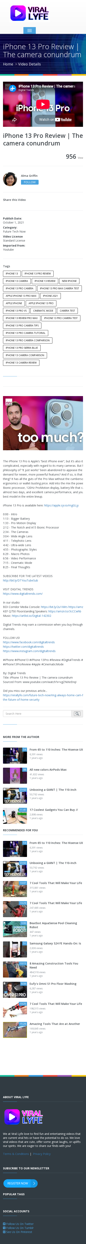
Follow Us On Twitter (19, 1224)
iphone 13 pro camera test (61, 318)
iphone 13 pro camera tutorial (25, 333)
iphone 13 (12, 273)
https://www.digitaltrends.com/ (23, 594)
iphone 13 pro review (38, 273)
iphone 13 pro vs (16, 310)
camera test (67, 310)
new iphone (69, 281)
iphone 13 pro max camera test (59, 288)
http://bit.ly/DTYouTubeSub (20, 580)
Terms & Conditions (16, 1154)
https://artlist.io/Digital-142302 (31, 616)
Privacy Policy (42, 1154)
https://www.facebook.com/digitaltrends (29, 642)
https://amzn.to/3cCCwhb (64, 611)
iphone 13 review (45, 281)
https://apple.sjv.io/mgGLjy (61, 505)
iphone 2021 (50, 296)
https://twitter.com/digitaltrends (23, 646)
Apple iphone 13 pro (41, 303)
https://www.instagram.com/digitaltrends (29, 651)
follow (30, 182)
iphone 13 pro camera (19, 288)
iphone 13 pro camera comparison (28, 340)
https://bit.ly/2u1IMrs (54, 607)
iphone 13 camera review (21, 362)
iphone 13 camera (17, 281)
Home (8, 64)
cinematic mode (43, 310)
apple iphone (14, 303)
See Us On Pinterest (18, 1232)
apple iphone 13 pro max (21, 296)
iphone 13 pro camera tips (22, 325)
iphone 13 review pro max (22, 318)
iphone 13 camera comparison (25, 355)
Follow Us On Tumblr (19, 1228)
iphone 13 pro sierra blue (22, 348)
